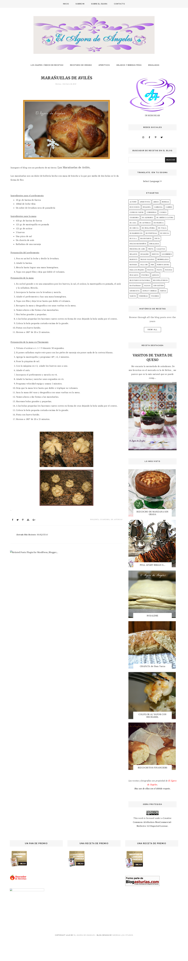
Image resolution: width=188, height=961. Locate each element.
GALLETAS (160, 249)
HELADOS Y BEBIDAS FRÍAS (129, 65)
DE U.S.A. (133, 238)
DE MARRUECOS (136, 233)
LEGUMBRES (167, 254)
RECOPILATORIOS (160, 280)
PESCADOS (134, 275)
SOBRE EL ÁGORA (99, 4)
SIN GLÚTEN (158, 285)
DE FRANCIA (159, 223)
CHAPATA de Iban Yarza (152, 666)
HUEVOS (155, 254)
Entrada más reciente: (32, 534)
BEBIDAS (165, 202)
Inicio (66, 4)
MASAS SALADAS (147, 259)
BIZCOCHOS (135, 207)
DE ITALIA (162, 228)
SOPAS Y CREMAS (150, 291)
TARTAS (163, 291)
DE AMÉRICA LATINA (164, 217)
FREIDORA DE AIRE (137, 249)
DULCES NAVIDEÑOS (138, 244)
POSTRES (145, 275)
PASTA (159, 270)
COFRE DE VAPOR (137, 212)
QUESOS (155, 275)
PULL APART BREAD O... (152, 564)
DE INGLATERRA (148, 228)
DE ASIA (133, 223)
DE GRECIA (134, 228)
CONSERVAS (151, 212)
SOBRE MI (80, 4)
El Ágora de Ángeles (84, 935)
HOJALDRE (145, 254)
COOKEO (163, 212)
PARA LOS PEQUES (137, 270)
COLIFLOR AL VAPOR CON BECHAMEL (152, 715)
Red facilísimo (135, 285)
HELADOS (133, 254)
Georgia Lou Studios (122, 935)
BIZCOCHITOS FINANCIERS (152, 767)
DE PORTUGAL (151, 233)
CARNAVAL (158, 207)
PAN (152, 265)
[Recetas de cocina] (18, 879)
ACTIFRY (133, 202)
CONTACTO (119, 4)
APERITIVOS (104, 65)
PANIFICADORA (163, 265)
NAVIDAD (133, 265)
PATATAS (168, 270)
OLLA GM (144, 265)
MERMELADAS (163, 259)
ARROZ (156, 202)
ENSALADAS (153, 65)
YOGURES (155, 296)
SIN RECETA (134, 291)
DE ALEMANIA (147, 217)
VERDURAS (143, 296)
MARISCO (133, 259)
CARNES (169, 207)
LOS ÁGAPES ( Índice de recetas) (47, 65)
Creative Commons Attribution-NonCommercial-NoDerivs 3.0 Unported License (152, 822)
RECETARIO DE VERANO (81, 65)
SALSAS (147, 285)
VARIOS (133, 296)
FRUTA (150, 249)
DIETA (157, 238)
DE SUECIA (164, 233)
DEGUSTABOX (146, 238)
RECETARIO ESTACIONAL (140, 280)
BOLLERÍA (94, 519)
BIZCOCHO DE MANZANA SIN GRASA (152, 513)
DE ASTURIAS (116, 519)
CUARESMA (105, 519)
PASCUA (150, 270)
